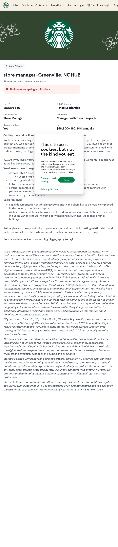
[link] (6, 5)
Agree (66, 180)
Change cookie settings (49, 180)
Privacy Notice (49, 189)
